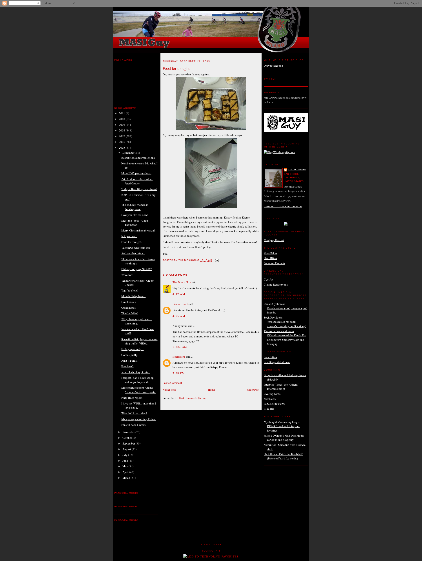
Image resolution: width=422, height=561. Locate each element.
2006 (122, 142)
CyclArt (268, 279)
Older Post (253, 390)
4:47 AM (179, 294)
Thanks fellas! (129, 313)
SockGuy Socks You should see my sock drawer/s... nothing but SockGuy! (285, 321)
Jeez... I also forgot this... (135, 372)
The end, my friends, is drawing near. (134, 207)
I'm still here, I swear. (133, 425)
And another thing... (133, 253)
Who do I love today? (134, 413)
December (128, 153)
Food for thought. (131, 242)
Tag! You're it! (129, 290)
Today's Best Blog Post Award (139, 189)
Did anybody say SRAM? (136, 269)
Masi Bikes (270, 253)
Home (211, 390)
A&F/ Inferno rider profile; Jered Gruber (137, 181)
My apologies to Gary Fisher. (138, 419)
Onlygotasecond (273, 65)
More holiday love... (133, 296)
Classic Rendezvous (276, 284)
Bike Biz (269, 409)
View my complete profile (283, 206)
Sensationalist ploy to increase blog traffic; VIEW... (139, 341)
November (128, 432)
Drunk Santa (128, 302)
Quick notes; (128, 308)
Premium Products (274, 263)
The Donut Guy (182, 282)
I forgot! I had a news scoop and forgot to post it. (137, 380)
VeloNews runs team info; (136, 248)
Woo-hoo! (127, 275)
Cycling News (272, 394)
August (127, 449)
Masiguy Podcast (274, 240)
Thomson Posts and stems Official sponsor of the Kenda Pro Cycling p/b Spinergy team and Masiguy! (285, 337)
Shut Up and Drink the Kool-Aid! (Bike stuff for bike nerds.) (283, 456)
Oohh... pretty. (129, 355)
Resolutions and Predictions (138, 158)
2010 (122, 119)
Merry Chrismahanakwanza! (138, 230)
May (125, 466)
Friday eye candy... (132, 349)
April (125, 472)
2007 (122, 136)
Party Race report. (131, 398)
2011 (122, 113)
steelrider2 (179, 357)
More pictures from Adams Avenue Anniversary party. (138, 390)
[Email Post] (217, 260)
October (127, 438)
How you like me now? (134, 215)
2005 (122, 147)
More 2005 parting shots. (136, 173)
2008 (122, 130)
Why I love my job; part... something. (136, 321)
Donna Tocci (180, 304)
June (125, 461)
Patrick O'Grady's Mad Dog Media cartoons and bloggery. (284, 438)
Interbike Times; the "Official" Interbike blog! (281, 386)
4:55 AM (179, 316)
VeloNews (270, 399)
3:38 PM (179, 373)
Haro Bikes (270, 258)
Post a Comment (172, 383)
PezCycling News (274, 404)
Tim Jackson (297, 169)
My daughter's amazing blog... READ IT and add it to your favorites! (282, 426)
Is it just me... (129, 236)
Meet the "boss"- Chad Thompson (134, 223)
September (129, 443)
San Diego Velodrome (277, 362)
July (125, 455)
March (126, 478)
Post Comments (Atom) (192, 398)
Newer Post (169, 390)
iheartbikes (270, 357)
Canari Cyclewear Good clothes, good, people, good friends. (285, 308)
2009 (122, 125)
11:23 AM (180, 347)
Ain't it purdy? (129, 360)
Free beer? (127, 366)
